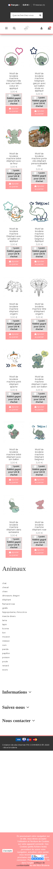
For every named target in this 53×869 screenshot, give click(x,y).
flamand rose (8, 604)
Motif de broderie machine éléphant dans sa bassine (13, 527)
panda (5, 649)
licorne (5, 628)
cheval (5, 587)
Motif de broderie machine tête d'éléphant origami (39, 309)
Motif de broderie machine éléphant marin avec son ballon (39, 381)
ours (4, 645)
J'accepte (7, 851)
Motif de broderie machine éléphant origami (13, 309)
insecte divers (8, 616)
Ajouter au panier (14, 109)
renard (5, 665)
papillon (6, 653)
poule (5, 661)
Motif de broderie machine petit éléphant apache (14, 381)
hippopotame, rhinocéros (14, 612)
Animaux (14, 568)
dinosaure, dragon (11, 595)
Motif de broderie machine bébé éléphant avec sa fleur (13, 158)
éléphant (6, 599)
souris (5, 669)
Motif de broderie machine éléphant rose (39, 526)
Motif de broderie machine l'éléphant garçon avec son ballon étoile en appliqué (39, 82)
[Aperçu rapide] (16, 69)
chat (4, 583)
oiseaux (6, 641)
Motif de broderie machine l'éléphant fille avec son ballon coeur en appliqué (14, 81)
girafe (5, 608)
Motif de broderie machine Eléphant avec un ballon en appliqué (13, 234)
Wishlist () (40, 5)
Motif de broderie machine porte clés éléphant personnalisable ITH (39, 159)
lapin (4, 624)
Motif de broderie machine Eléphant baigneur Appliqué (39, 234)
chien (5, 591)
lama (4, 620)
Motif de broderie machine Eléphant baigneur (39, 454)
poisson (6, 657)
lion (4, 632)
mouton (6, 637)
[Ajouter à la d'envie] (12, 69)
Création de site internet (14, 745)
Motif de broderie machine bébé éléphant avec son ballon (13, 454)
